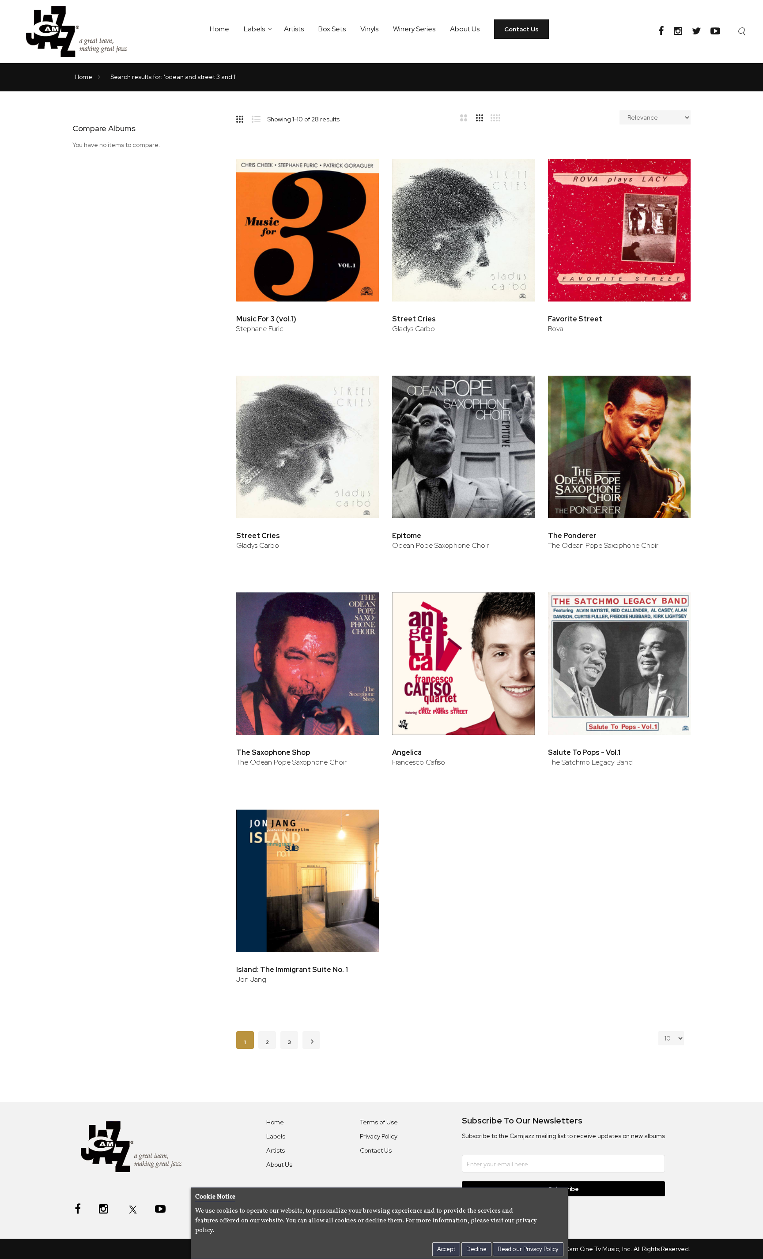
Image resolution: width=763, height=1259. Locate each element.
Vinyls (369, 29)
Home (219, 29)
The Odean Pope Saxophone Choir (603, 545)
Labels (254, 29)
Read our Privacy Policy (528, 1249)
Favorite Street (575, 319)
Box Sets (332, 29)
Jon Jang (251, 979)
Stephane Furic (259, 328)
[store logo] (82, 31)
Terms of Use (379, 1122)
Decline (476, 1249)
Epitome (406, 535)
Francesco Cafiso (418, 762)
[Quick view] (360, 198)
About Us (465, 29)
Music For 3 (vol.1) (266, 319)
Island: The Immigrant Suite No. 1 (292, 969)
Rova (555, 328)
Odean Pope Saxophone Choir (440, 545)
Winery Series (414, 29)
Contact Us (521, 29)
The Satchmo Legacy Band (590, 762)
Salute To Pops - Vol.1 (584, 752)
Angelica (407, 752)
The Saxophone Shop (273, 752)
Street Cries (414, 319)
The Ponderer (572, 535)
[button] (360, 169)
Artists (294, 29)
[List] (259, 117)
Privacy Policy (378, 1136)
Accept (446, 1249)
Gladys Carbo (413, 328)
